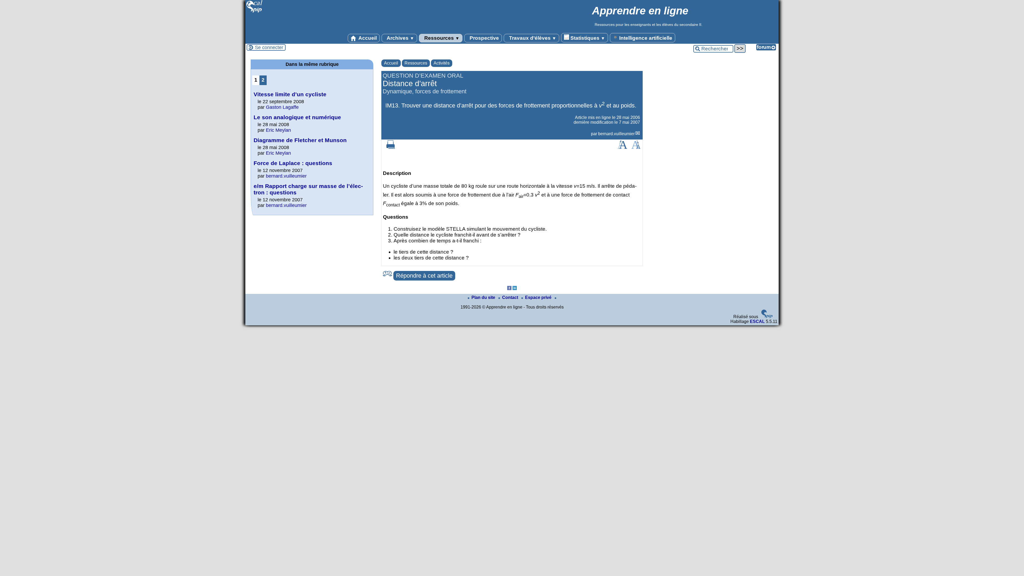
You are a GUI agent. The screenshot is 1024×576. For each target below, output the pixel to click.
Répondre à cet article (424, 275)
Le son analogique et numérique (297, 117)
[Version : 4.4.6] (767, 316)
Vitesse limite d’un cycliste (290, 94)
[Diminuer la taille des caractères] (635, 147)
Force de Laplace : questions (293, 163)
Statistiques (587, 38)
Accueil (367, 38)
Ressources (441, 38)
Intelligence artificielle (645, 38)
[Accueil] (254, 12)
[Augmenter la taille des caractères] (622, 147)
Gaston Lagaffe (282, 107)
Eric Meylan (278, 130)
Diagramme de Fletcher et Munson (300, 140)
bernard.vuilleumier (616, 133)
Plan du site (483, 297)
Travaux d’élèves (532, 38)
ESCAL (757, 321)
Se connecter (269, 47)
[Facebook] (509, 288)
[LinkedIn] (515, 288)
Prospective (483, 38)
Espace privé (539, 297)
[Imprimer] (390, 147)
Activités (442, 63)
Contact (510, 297)
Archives (400, 38)
